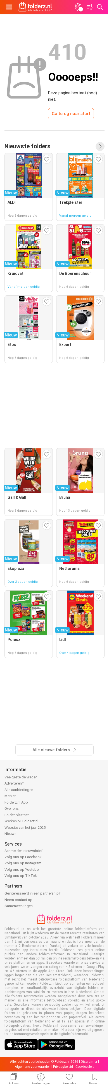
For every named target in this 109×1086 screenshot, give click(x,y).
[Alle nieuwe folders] (100, 146)
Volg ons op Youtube (21, 869)
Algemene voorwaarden (33, 1067)
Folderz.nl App (16, 802)
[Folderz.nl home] (35, 7)
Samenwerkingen (18, 906)
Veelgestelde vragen (20, 777)
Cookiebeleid (84, 1067)
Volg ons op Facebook (23, 857)
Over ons (11, 808)
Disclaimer (89, 1062)
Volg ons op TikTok (20, 876)
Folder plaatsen (17, 815)
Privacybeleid (63, 1067)
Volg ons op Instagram (22, 863)
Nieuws (10, 834)
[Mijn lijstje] (88, 7)
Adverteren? (14, 783)
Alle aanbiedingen (18, 790)
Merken (10, 796)
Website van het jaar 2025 (25, 827)
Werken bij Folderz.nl (21, 821)
